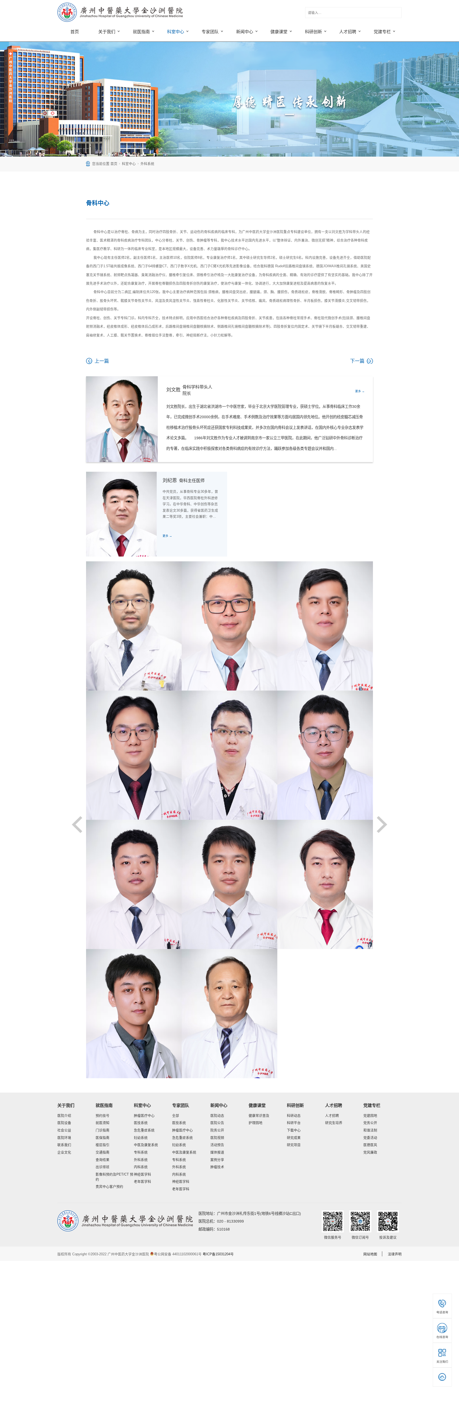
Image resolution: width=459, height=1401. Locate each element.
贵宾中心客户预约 (109, 1187)
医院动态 (217, 1116)
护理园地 (255, 1123)
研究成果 (294, 1138)
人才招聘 (333, 1105)
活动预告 (217, 1145)
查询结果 (102, 1160)
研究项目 (294, 1145)
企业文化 (64, 1152)
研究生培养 (333, 1123)
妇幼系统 (141, 1138)
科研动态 (294, 1116)
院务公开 (217, 1130)
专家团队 (180, 1105)
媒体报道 (217, 1152)
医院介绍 (64, 1116)
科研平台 (294, 1123)
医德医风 (370, 1145)
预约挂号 (102, 1116)
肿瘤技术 (217, 1167)
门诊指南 (102, 1130)
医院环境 (64, 1138)
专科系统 (141, 1152)
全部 (175, 1116)
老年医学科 (142, 1181)
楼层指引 (102, 1145)
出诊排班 (102, 1167)
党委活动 (370, 1138)
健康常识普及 (259, 1116)
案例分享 (217, 1160)
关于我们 (65, 1105)
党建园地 (370, 1116)
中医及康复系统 (146, 1145)
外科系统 (147, 164)
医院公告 (217, 1123)
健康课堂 (257, 1105)
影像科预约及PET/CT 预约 (114, 1177)
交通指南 (102, 1152)
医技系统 (141, 1123)
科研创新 (295, 1105)
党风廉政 (370, 1152)
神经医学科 (142, 1174)
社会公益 (64, 1130)
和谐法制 (370, 1130)
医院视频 (217, 1138)
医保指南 (102, 1138)
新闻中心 (218, 1105)
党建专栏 (371, 1105)
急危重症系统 (144, 1130)
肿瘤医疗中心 (144, 1116)
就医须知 (102, 1123)
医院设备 (64, 1123)
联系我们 (64, 1145)
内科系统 (141, 1167)
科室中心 (129, 164)
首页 (74, 31)
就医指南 (104, 1105)
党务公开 (370, 1123)
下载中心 (294, 1130)
